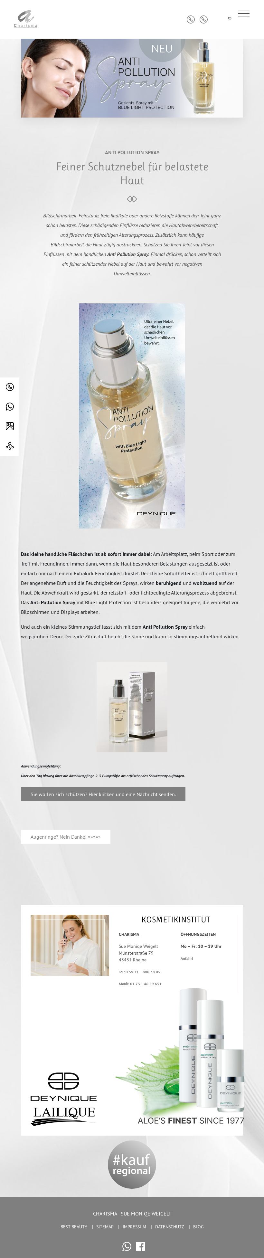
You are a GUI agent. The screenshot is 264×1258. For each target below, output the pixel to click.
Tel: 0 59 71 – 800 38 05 (139, 971)
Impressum (134, 1227)
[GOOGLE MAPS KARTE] (9, 426)
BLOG (198, 1227)
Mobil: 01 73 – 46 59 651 (140, 983)
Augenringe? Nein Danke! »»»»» (66, 837)
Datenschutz (169, 1227)
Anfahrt (187, 958)
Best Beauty (74, 1227)
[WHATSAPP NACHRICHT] (9, 407)
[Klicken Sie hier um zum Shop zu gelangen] (216, 19)
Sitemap (105, 1227)
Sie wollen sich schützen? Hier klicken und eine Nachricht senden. (103, 794)
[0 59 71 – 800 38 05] (9, 387)
